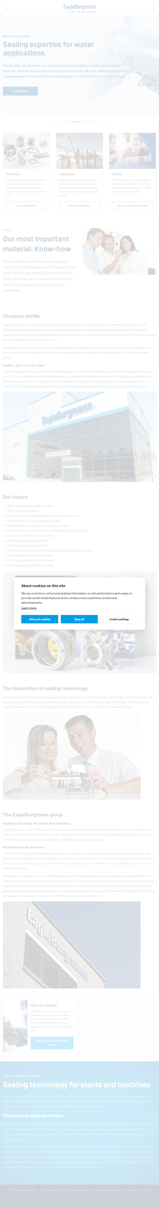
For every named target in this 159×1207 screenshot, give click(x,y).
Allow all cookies (39, 619)
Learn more (28, 608)
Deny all (79, 619)
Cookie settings (119, 619)
